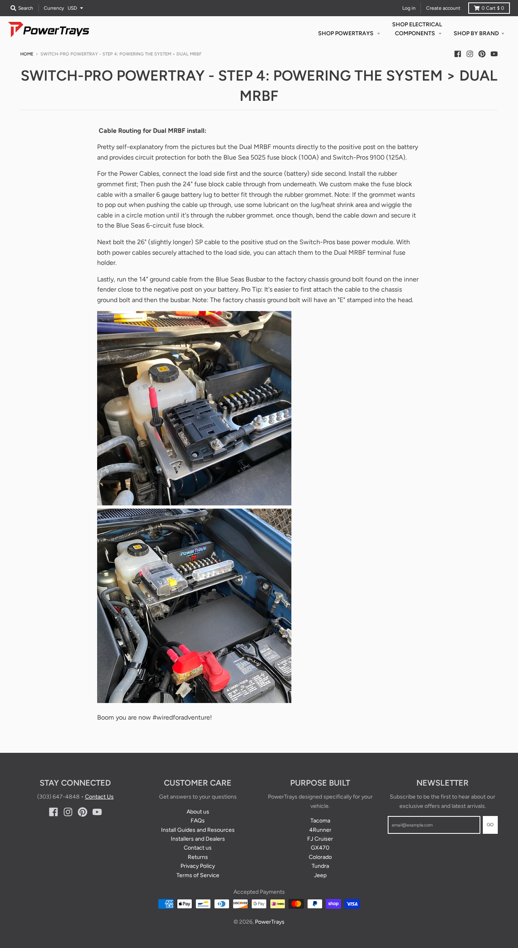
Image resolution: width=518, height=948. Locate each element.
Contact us (198, 847)
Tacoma (320, 820)
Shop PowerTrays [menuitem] (346, 33)
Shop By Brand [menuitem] (476, 33)
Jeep (320, 875)
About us (198, 811)
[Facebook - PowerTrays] (457, 54)
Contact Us (99, 796)
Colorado (320, 857)
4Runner (320, 830)
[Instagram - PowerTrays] (469, 54)
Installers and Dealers (198, 838)
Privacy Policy (197, 866)
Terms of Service (197, 875)
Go (490, 824)
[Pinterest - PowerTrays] (482, 54)
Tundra (320, 866)
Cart (493, 8)
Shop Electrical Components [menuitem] (417, 29)
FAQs (198, 820)
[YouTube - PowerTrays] (494, 54)
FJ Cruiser (320, 838)
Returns (198, 857)
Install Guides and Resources (198, 830)
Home (26, 54)
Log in (409, 8)
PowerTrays (269, 921)
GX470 (320, 847)
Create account (443, 8)
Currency (54, 8)
